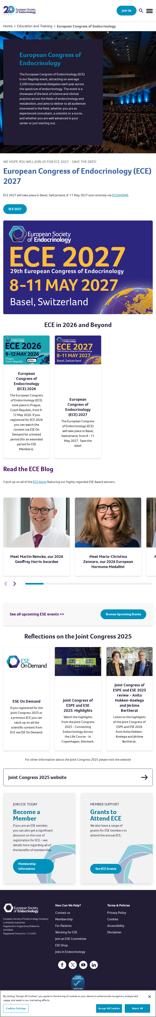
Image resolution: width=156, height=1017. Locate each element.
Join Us (126, 10)
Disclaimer (114, 932)
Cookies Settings (16, 1008)
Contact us (62, 913)
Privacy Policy (116, 913)
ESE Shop (61, 945)
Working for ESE (66, 932)
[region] (78, 1003)
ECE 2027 (15, 209)
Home (8, 26)
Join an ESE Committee (70, 939)
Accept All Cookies (109, 1008)
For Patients (63, 926)
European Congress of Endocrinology (86, 26)
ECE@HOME (120, 195)
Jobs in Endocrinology (70, 952)
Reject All (137, 1008)
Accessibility (116, 926)
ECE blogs (40, 482)
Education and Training (34, 26)
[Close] (149, 996)
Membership (64, 919)
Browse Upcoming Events (123, 614)
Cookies (112, 919)
